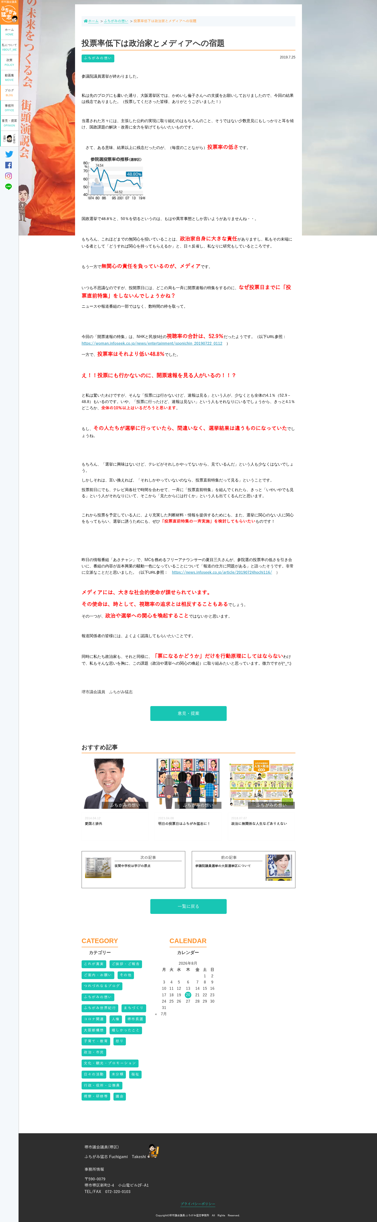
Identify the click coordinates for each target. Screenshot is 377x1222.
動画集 (9, 78)
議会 (120, 1096)
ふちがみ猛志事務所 (197, 1215)
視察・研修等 (96, 1096)
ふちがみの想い (98, 58)
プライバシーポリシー (197, 1204)
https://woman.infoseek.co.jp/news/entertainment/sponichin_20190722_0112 (152, 343)
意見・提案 (9, 123)
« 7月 (161, 1014)
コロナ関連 (94, 1019)
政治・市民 (94, 1052)
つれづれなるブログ (102, 986)
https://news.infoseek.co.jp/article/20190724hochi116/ (222, 572)
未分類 (118, 1074)
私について (9, 47)
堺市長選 (135, 1019)
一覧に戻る (188, 906)
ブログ (9, 93)
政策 (9, 62)
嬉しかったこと (126, 1030)
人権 (116, 1019)
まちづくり (134, 1008)
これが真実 (94, 964)
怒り (120, 1041)
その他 (126, 975)
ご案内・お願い (98, 975)
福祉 (135, 1074)
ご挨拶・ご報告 (126, 964)
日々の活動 (94, 1074)
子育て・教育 (96, 1041)
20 (188, 995)
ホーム (9, 32)
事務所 (9, 108)
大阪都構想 (94, 1030)
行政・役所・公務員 (102, 1085)
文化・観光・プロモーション (110, 1063)
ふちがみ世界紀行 (100, 1008)
